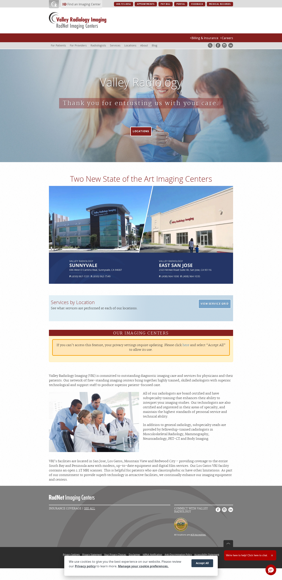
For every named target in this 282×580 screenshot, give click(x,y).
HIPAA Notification (152, 554)
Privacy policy (85, 566)
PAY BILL (165, 4)
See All (89, 508)
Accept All (202, 563)
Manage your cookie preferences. (143, 566)
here (185, 345)
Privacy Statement (92, 554)
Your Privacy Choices (115, 554)
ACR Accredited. (198, 534)
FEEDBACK (197, 4)
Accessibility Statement (206, 554)
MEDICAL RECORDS (220, 4)
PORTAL (180, 4)
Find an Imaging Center (84, 4)
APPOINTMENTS (145, 4)
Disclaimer (134, 554)
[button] (141, 131)
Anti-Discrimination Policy (178, 554)
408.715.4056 (123, 4)
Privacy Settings (71, 554)
